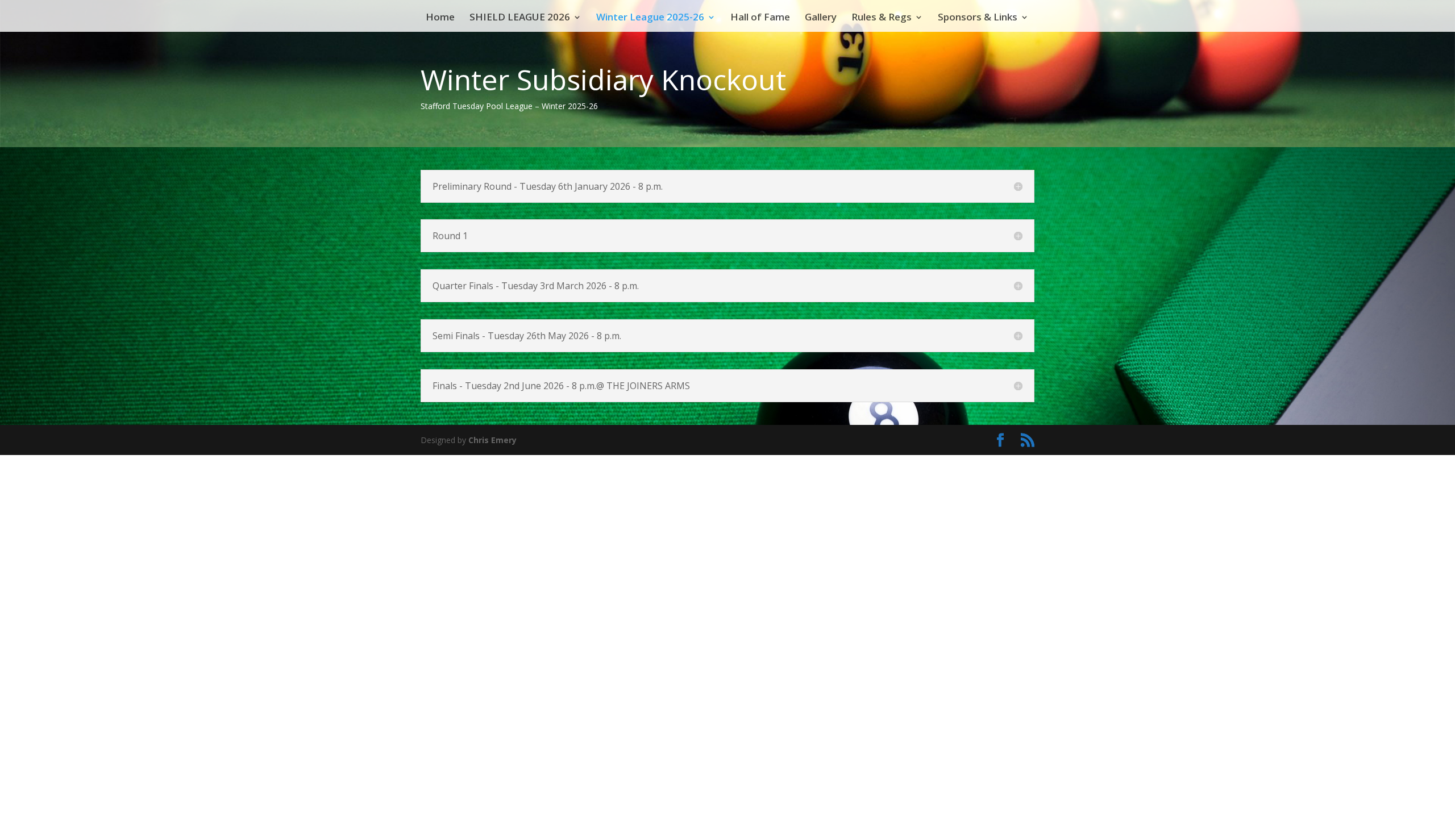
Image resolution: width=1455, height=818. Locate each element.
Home (440, 18)
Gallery (821, 18)
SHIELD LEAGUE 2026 (519, 18)
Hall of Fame (760, 18)
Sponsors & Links (977, 18)
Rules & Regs (881, 18)
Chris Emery (492, 440)
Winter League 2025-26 (650, 18)
